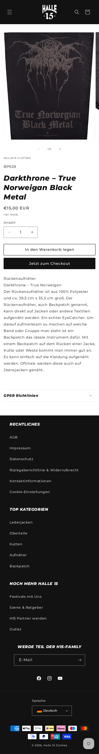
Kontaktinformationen (31, 481)
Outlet (16, 629)
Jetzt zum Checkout (49, 263)
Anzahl (9, 222)
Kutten (16, 544)
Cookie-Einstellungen (30, 492)
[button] (9, 12)
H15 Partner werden (28, 618)
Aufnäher (18, 555)
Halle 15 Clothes (55, 745)
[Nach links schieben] (39, 149)
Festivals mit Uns (26, 596)
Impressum (20, 448)
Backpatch (20, 566)
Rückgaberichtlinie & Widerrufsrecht (44, 470)
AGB (14, 437)
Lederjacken (21, 522)
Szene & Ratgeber (26, 607)
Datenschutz (21, 459)
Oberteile (18, 533)
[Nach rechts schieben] (60, 149)
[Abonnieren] (79, 660)
